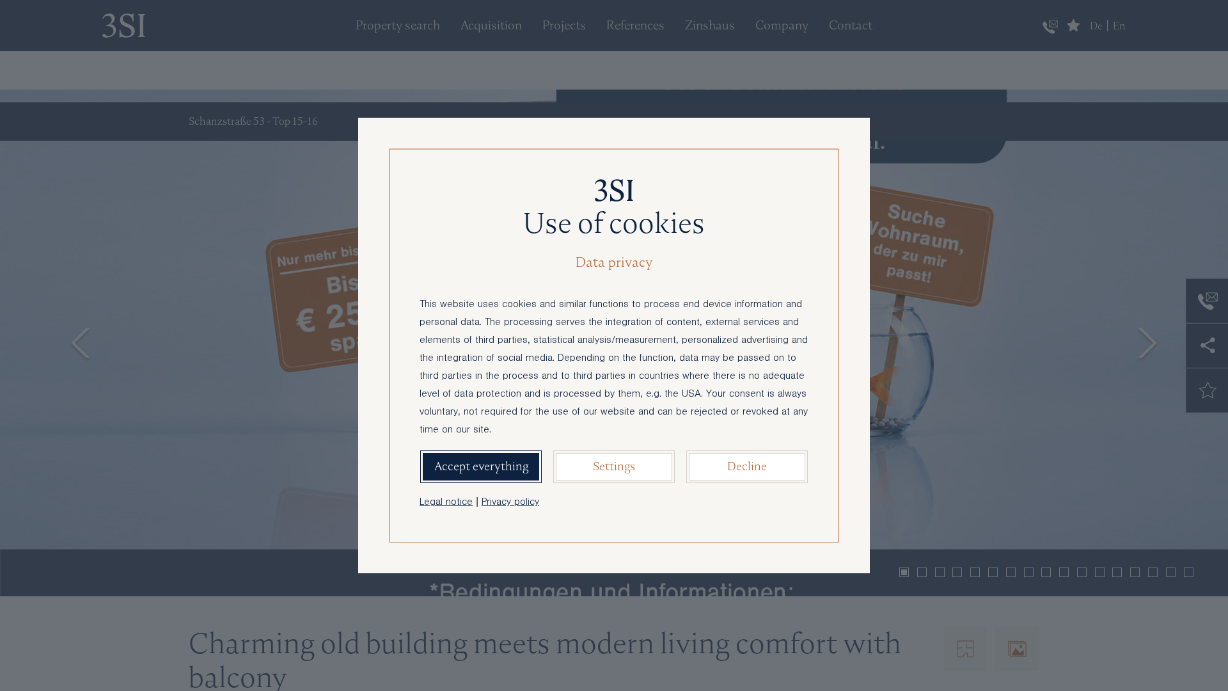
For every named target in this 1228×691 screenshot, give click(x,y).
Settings (614, 466)
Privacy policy (510, 503)
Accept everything (481, 466)
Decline (747, 466)
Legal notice (446, 503)
